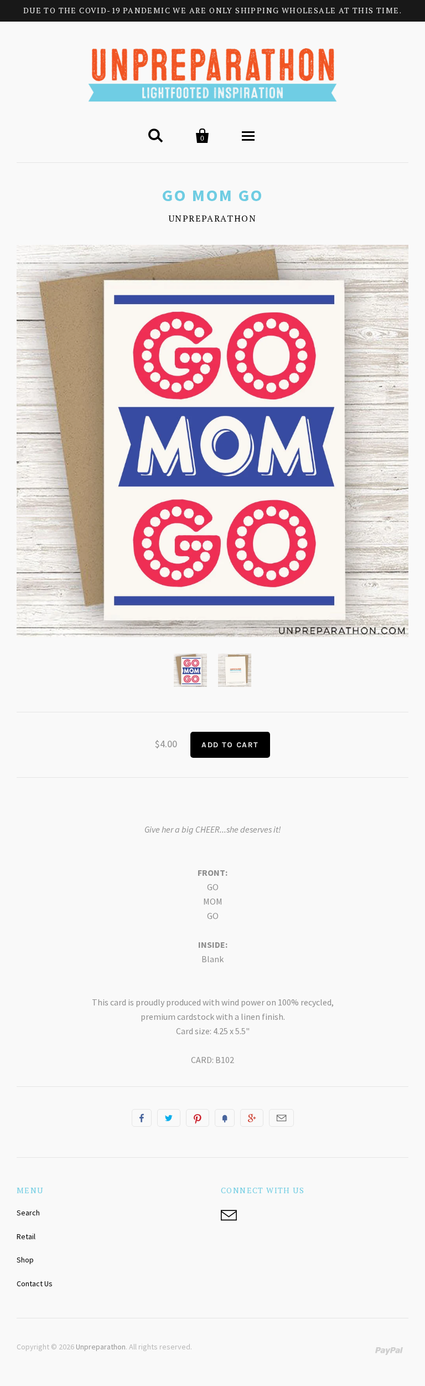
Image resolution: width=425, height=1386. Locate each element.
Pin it (197, 1118)
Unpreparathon (213, 218)
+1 (251, 1118)
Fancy (225, 1118)
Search (28, 1213)
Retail (26, 1236)
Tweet (168, 1118)
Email (281, 1118)
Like (142, 1118)
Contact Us (35, 1284)
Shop (25, 1260)
